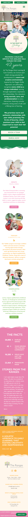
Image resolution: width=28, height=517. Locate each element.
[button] (24, 7)
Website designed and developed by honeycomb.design (14, 515)
